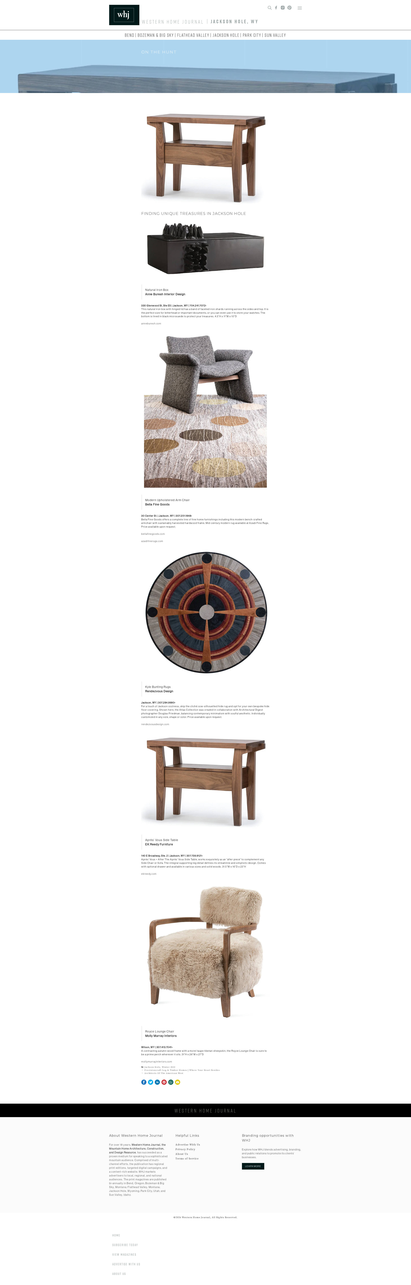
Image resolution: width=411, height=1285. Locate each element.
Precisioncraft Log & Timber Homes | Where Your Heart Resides (182, 1070)
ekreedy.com (149, 873)
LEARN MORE (253, 1166)
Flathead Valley (193, 35)
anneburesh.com (151, 323)
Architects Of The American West (163, 1073)
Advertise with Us (126, 1264)
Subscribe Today (125, 1245)
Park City (252, 35)
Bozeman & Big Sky (156, 35)
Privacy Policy (185, 1149)
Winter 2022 (168, 1067)
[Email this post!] (177, 1084)
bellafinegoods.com (153, 533)
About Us (181, 1154)
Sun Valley (275, 35)
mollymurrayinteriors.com (156, 1061)
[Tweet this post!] (150, 1084)
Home (116, 1235)
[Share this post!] (143, 1084)
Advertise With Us (187, 1144)
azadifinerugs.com (152, 541)
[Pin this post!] (164, 1084)
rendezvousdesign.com (155, 724)
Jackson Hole (226, 35)
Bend (129, 35)
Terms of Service (187, 1158)
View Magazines (124, 1254)
